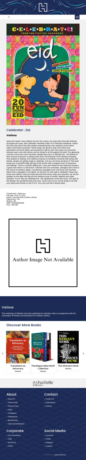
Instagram (49, 442)
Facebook (49, 435)
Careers (49, 406)
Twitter (48, 439)
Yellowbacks (12, 417)
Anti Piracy (12, 442)
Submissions (50, 402)
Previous (2, 353)
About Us (11, 399)
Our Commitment (14, 435)
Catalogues (12, 413)
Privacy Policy (13, 406)
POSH (10, 446)
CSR (10, 439)
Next (83, 353)
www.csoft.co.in (60, 455)
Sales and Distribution (16, 424)
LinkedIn (49, 446)
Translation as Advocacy (17, 367)
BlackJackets (13, 420)
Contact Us (50, 399)
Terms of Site (13, 402)
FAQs (10, 410)
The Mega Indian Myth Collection (43, 367)
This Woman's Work (68, 365)
